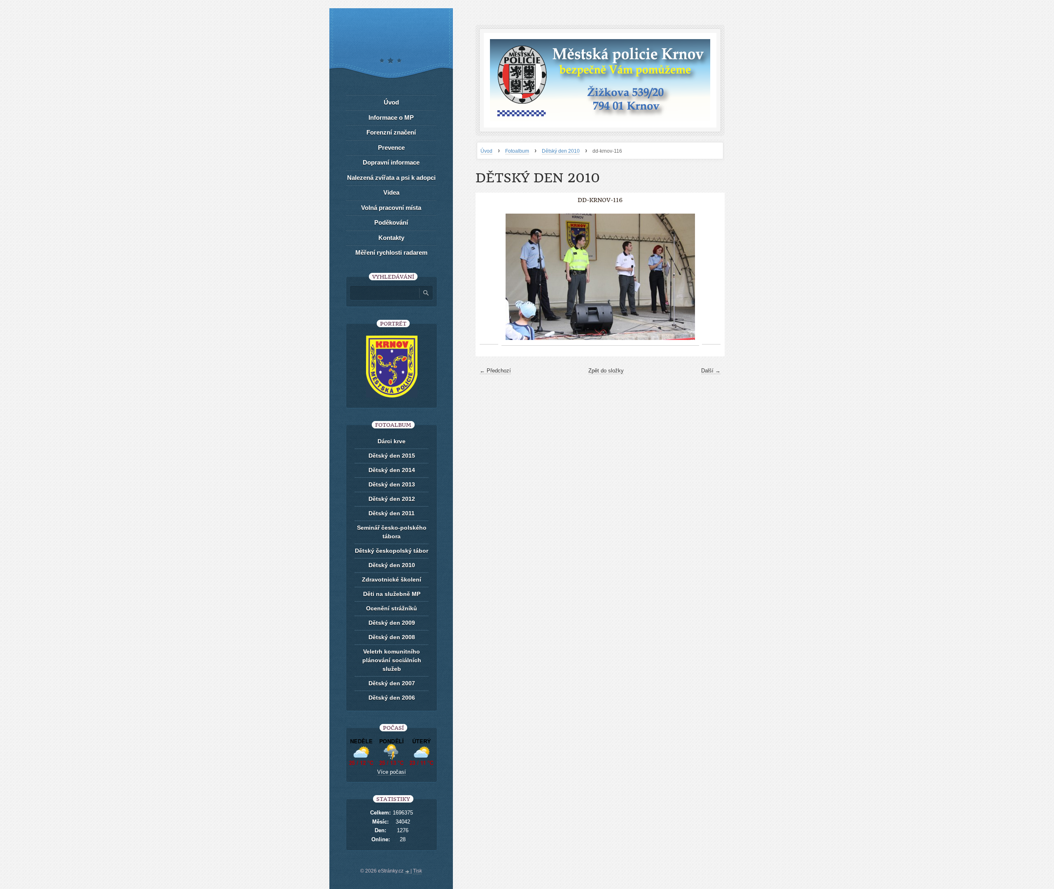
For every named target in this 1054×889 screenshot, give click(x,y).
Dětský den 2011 (391, 513)
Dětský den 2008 (391, 637)
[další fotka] (711, 276)
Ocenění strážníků (391, 608)
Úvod (486, 151)
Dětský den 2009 (391, 622)
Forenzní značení (391, 132)
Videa (391, 192)
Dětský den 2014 (391, 470)
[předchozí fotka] (489, 276)
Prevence (391, 147)
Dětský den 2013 (391, 484)
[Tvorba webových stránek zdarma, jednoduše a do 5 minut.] (407, 872)
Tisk (417, 871)
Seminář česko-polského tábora (392, 532)
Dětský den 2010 (561, 151)
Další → (711, 371)
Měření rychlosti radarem (391, 252)
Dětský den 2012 (391, 499)
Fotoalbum (517, 151)
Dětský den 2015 (391, 455)
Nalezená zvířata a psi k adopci (391, 177)
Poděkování (391, 222)
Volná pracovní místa (391, 207)
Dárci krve (392, 441)
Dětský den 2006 (391, 697)
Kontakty (391, 237)
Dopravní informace (391, 162)
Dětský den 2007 (391, 683)
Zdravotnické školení (391, 579)
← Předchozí (495, 371)
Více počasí (391, 772)
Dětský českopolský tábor (391, 550)
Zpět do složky (606, 371)
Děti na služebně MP (391, 594)
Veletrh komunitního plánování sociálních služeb (391, 660)
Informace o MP (391, 117)
